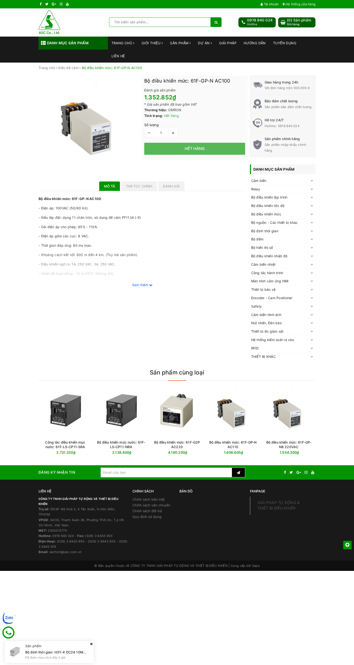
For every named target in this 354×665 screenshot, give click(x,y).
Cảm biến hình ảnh (266, 315)
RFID (255, 348)
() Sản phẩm (299, 22)
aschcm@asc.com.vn (66, 552)
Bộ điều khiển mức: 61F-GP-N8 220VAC (288, 444)
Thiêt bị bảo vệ (263, 289)
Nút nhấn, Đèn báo (266, 323)
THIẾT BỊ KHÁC (263, 357)
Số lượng (151, 125)
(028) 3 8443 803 (98, 536)
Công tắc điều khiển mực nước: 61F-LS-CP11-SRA (65, 444)
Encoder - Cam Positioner (272, 298)
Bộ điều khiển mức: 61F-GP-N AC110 (233, 444)
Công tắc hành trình (267, 273)
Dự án (204, 43)
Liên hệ (118, 56)
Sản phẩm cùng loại (177, 372)
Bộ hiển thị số (262, 247)
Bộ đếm (257, 239)
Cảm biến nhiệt (263, 264)
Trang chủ (122, 43)
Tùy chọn (130, 453)
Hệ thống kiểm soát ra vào (272, 340)
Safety (256, 306)
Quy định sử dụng (147, 517)
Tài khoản (271, 4)
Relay (255, 189)
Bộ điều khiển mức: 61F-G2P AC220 (177, 444)
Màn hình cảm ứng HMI (270, 281)
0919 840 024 (260, 20)
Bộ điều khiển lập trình (269, 197)
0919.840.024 (288, 126)
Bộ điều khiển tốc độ (268, 206)
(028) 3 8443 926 (101, 541)
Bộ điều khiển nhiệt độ (269, 256)
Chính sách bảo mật (148, 499)
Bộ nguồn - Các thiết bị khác (274, 222)
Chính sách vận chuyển (151, 505)
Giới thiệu (152, 43)
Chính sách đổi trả (147, 511)
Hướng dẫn (255, 43)
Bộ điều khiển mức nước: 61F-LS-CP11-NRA (121, 444)
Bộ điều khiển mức (266, 214)
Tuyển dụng (284, 43)
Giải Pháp (227, 43)
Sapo (256, 566)
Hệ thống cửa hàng (300, 4)
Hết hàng (74, 453)
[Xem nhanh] (91, 452)
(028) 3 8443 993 (70, 541)
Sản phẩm (180, 43)
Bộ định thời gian (264, 231)
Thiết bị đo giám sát (267, 331)
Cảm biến (259, 181)
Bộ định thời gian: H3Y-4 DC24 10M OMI (58, 652)
